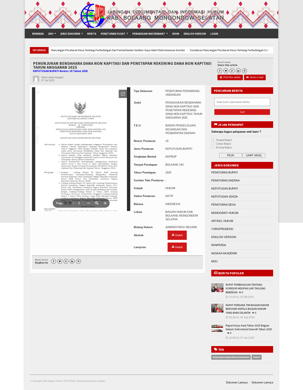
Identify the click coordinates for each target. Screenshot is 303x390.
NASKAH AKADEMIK (224, 253)
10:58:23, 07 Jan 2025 (240, 337)
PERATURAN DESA (223, 204)
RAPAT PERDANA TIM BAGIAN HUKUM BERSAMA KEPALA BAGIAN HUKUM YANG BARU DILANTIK (247, 308)
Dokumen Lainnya (237, 382)
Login (214, 34)
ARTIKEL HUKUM (222, 221)
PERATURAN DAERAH (225, 180)
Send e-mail (254, 77)
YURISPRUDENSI (222, 229)
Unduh (178, 235)
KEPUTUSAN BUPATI (224, 188)
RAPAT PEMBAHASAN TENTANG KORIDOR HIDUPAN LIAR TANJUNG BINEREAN (245, 288)
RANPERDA (218, 245)
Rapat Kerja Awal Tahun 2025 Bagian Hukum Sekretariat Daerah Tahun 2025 (249, 327)
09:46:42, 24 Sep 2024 (240, 317)
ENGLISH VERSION (223, 237)
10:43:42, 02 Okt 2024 (240, 297)
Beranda (38, 34)
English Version (195, 34)
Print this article (230, 77)
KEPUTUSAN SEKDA (224, 196)
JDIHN (175, 34)
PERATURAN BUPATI (224, 172)
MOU (214, 261)
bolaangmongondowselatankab (231, 357)
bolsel (256, 357)
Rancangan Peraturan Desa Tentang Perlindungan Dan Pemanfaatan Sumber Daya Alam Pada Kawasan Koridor (112, 50)
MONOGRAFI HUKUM (224, 212)
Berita (91, 34)
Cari (242, 112)
